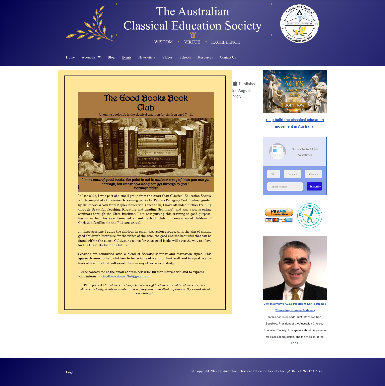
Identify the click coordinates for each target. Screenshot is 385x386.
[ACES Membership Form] (295, 90)
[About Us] (98, 57)
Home (70, 57)
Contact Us (228, 57)
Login (70, 372)
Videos (167, 57)
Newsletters (146, 57)
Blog (111, 57)
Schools (185, 57)
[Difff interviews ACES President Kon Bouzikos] (295, 267)
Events (126, 57)
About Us (89, 57)
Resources (205, 57)
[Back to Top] (377, 377)
